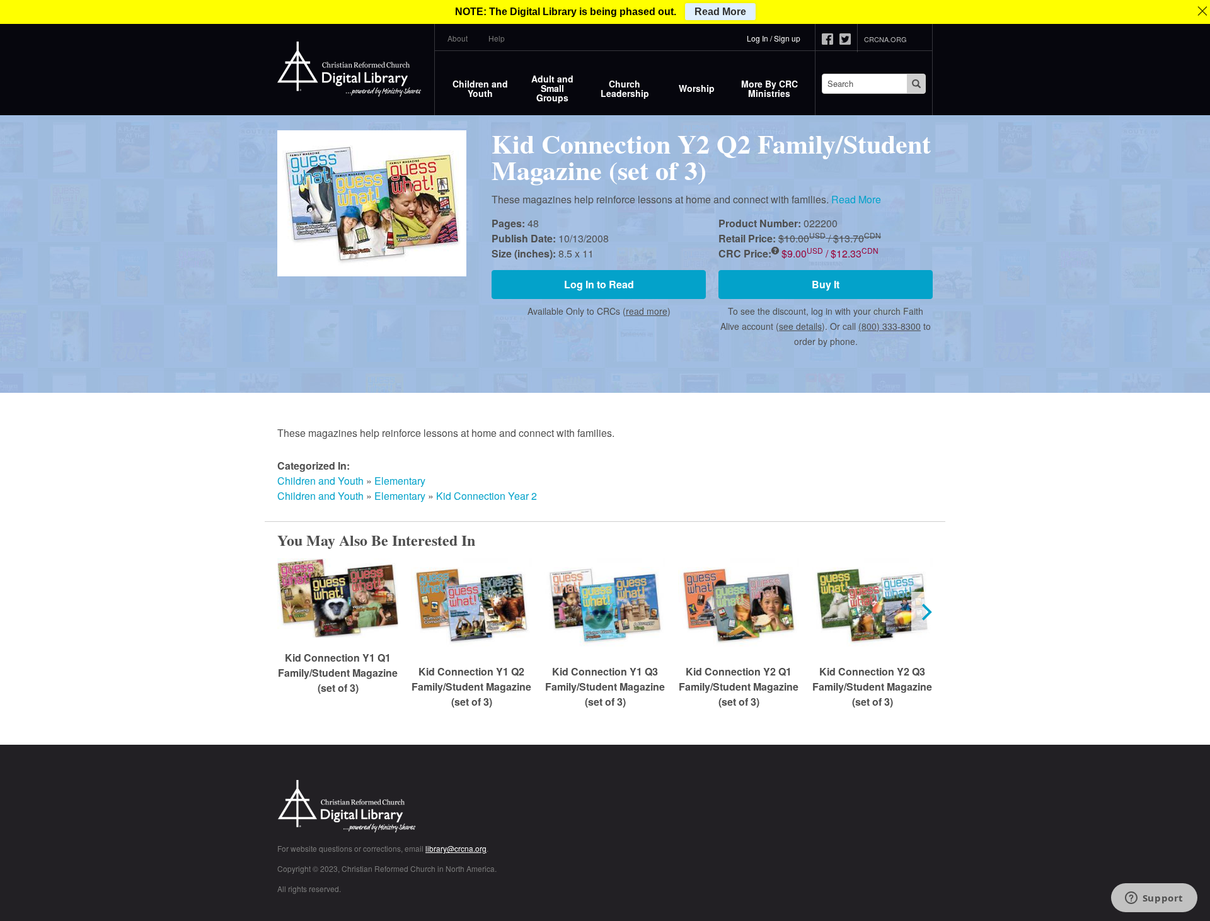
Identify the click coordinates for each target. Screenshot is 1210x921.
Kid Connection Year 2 (486, 496)
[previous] (285, 612)
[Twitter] (848, 39)
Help (496, 38)
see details (800, 326)
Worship (697, 88)
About (457, 38)
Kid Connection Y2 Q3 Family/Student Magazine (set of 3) (872, 686)
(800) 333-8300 (889, 326)
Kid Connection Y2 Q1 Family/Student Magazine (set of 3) (738, 686)
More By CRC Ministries (769, 88)
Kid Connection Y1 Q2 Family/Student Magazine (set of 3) (471, 686)
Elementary (399, 480)
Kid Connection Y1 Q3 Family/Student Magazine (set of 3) (605, 686)
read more (646, 311)
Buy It (825, 284)
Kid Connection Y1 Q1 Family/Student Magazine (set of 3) (338, 672)
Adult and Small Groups (552, 88)
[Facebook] (830, 39)
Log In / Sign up (773, 38)
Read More (856, 199)
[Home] (349, 69)
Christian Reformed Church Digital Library (393, 807)
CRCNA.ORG (885, 39)
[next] (925, 612)
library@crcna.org (456, 848)
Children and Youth (480, 88)
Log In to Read (599, 284)
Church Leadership (625, 88)
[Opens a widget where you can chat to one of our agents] (1153, 899)
